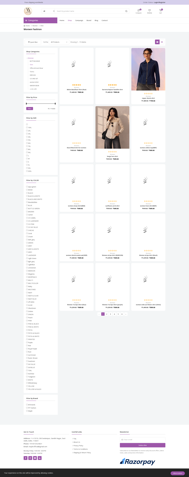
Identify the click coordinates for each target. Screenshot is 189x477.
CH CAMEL (32, 218)
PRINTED (31, 339)
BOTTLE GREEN (34, 208)
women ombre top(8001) (148, 148)
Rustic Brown (33, 358)
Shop (70, 20)
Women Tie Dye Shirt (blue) (76, 305)
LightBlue (31, 265)
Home (62, 20)
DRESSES (33, 75)
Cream (30, 237)
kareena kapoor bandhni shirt (112, 89)
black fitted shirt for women (76, 148)
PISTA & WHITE (33, 336)
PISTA (30, 330)
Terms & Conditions (81, 449)
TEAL (30, 370)
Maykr (30, 411)
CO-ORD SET (34, 79)
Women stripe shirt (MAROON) (112, 255)
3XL (29, 134)
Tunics (32, 72)
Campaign (79, 20)
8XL (29, 149)
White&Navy (32, 383)
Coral (30, 233)
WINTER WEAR (34, 86)
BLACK (30, 193)
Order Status (148, 2)
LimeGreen (32, 268)
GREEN (30, 243)
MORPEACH (32, 277)
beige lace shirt (112, 156)
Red (29, 346)
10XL (30, 127)
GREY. (30, 252)
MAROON (31, 271)
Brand (89, 20)
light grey (31, 261)
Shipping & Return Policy (82, 453)
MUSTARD (32, 289)
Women (35, 26)
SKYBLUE (31, 367)
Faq (75, 439)
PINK (30, 321)
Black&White (32, 202)
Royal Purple (32, 349)
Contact (105, 20)
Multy (30, 286)
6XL (29, 143)
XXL (29, 168)
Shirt (41, 26)
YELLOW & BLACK (34, 389)
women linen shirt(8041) (148, 206)
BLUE (30, 205)
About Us (77, 442)
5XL (29, 140)
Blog (96, 20)
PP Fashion (32, 408)
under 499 (33, 89)
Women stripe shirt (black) (148, 255)
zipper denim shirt (148, 98)
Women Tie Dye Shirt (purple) (112, 305)
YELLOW (31, 386)
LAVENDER (32, 255)
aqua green (32, 187)
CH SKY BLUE (33, 227)
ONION (30, 314)
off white (31, 302)
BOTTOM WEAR (35, 61)
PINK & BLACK (33, 324)
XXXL (30, 171)
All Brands (31, 405)
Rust (29, 352)
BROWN (31, 212)
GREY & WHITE (33, 249)
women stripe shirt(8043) (76, 206)
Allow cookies (177, 473)
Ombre (30, 311)
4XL (29, 137)
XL (29, 165)
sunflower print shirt (112, 206)
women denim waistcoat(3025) (76, 255)
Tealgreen (31, 377)
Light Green (32, 258)
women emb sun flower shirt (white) (148, 305)
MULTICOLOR (33, 283)
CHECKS (31, 230)
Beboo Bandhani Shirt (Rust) (76, 89)
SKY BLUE (31, 364)
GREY (30, 246)
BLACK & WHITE (34, 196)
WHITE (30, 380)
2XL (29, 131)
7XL (29, 146)
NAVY (30, 293)
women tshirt (34, 82)
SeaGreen (31, 361)
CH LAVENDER (33, 221)
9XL (29, 152)
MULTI (30, 280)
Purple (30, 342)
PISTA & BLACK (33, 333)
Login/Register (159, 2)
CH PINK (31, 224)
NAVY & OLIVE (33, 296)
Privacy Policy (78, 446)
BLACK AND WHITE (35, 199)
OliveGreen (32, 308)
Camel (30, 215)
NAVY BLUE (32, 299)
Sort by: (45, 42)
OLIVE (30, 305)
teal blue (31, 374)
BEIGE (30, 190)
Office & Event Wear (36, 68)
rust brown (32, 355)
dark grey (31, 240)
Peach (30, 318)
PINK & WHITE (33, 327)
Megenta (31, 274)
